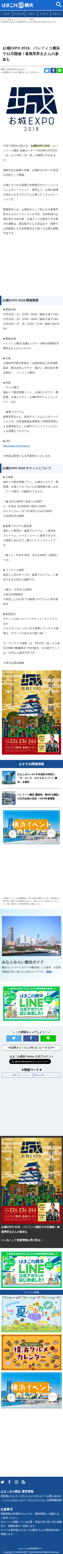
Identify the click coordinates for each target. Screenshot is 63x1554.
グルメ (31, 14)
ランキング (19, 14)
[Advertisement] (31, 33)
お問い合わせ (54, 1496)
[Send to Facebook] (53, 70)
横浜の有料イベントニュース (46, 1075)
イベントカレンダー (14, 1500)
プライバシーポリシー (32, 1496)
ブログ (6, 14)
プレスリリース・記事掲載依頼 (45, 1500)
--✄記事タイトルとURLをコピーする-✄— (20, 72)
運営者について (9, 1496)
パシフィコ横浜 (10, 1075)
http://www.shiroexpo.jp (16, 445)
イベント (44, 14)
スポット (56, 14)
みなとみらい (25, 1075)
